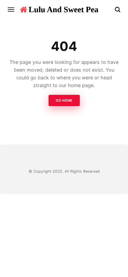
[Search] (117, 9)
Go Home (64, 100)
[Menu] (11, 9)
